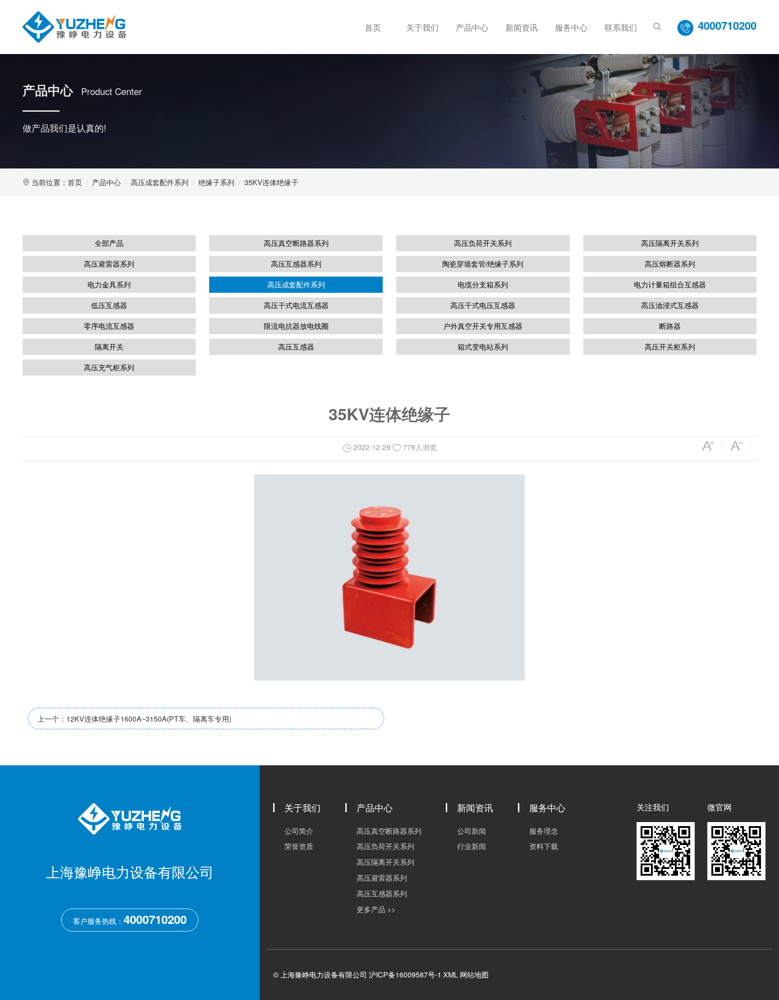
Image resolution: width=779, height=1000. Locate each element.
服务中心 (571, 27)
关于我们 (422, 27)
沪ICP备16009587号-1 (405, 974)
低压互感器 (109, 305)
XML (450, 974)
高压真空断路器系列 (296, 243)
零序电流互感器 (109, 326)
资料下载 (543, 846)
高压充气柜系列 (109, 367)
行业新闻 (471, 846)
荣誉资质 (298, 846)
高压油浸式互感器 (670, 305)
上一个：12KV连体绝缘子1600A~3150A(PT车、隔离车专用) (134, 719)
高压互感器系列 (296, 264)
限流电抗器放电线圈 (296, 326)
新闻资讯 (521, 27)
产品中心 (472, 27)
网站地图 (474, 974)
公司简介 (298, 831)
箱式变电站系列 (483, 346)
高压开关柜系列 (670, 346)
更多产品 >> (376, 909)
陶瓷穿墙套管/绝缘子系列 (482, 264)
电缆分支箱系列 (483, 284)
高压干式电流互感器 (296, 305)
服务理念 (543, 831)
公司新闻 (471, 831)
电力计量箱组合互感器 (670, 284)
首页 (373, 27)
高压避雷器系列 (109, 264)
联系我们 (621, 27)
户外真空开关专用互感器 (482, 326)
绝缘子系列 (216, 182)
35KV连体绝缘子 (271, 182)
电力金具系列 (109, 284)
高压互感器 (296, 346)
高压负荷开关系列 (483, 243)
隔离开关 (109, 346)
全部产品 (109, 243)
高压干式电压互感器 (482, 305)
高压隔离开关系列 (670, 243)
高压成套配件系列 (159, 182)
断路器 (670, 326)
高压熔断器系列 (670, 264)
